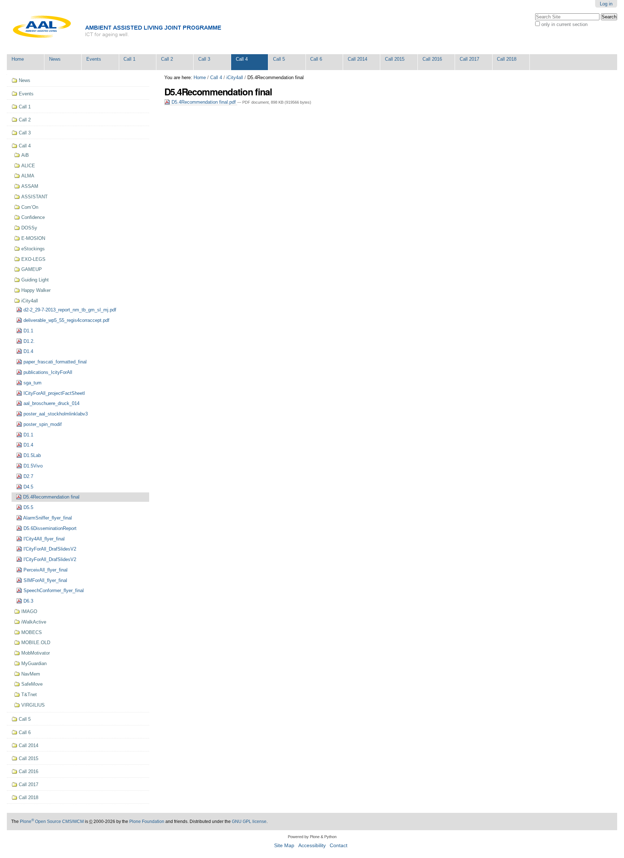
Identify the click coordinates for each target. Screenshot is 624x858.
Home (18, 59)
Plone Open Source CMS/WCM (52, 821)
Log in (606, 4)
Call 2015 (394, 59)
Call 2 (167, 59)
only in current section (564, 24)
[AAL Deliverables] (136, 27)
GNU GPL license (249, 821)
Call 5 (279, 59)
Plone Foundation (146, 821)
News (55, 59)
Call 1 (129, 59)
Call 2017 (469, 59)
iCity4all (234, 77)
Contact (338, 845)
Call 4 (242, 59)
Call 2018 (506, 59)
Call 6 (316, 59)
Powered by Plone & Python (312, 837)
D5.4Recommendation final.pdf (203, 102)
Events (93, 59)
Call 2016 (432, 59)
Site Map (284, 845)
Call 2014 (357, 59)
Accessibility (312, 845)
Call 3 (204, 59)
